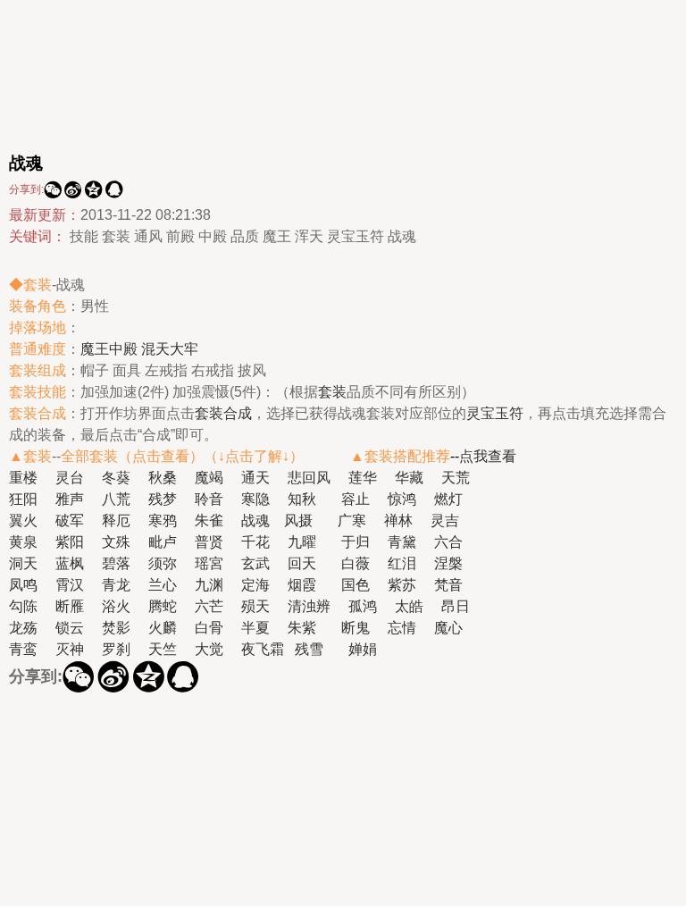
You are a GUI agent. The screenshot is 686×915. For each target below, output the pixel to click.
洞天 (23, 563)
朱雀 (209, 520)
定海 (255, 584)
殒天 (255, 606)
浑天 (309, 236)
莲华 (362, 477)
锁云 (69, 627)
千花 (255, 542)
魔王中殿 (109, 349)
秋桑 (162, 477)
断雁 (69, 606)
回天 (302, 563)
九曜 (302, 542)
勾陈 (23, 606)
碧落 (116, 563)
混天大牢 (169, 349)
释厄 (116, 520)
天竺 (162, 649)
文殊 (116, 542)
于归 (355, 542)
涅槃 (448, 563)
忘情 (402, 627)
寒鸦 (162, 520)
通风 (148, 236)
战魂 (402, 236)
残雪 (309, 649)
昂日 (455, 606)
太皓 (409, 606)
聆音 (209, 499)
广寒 (352, 520)
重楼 (23, 477)
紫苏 (402, 584)
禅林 (398, 520)
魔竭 (209, 477)
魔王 (277, 236)
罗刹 (116, 649)
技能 (84, 236)
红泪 (402, 563)
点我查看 (487, 456)
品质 (244, 236)
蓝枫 (69, 563)
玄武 (255, 563)
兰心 (162, 584)
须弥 (162, 563)
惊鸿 (402, 499)
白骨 (209, 627)
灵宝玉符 (355, 236)
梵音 (448, 584)
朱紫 (302, 627)
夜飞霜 (262, 649)
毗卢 (162, 542)
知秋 (302, 499)
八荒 (116, 499)
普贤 (209, 542)
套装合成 (223, 413)
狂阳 (23, 499)
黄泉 (23, 542)
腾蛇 (162, 606)
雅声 (69, 499)
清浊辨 (309, 606)
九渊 (209, 584)
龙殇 (23, 627)
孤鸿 (362, 606)
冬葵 (116, 477)
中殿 (212, 236)
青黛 (402, 542)
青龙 (116, 584)
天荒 (455, 477)
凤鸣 (23, 584)
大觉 (209, 649)
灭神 (69, 649)
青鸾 (23, 649)
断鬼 (355, 627)
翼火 (23, 520)
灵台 (69, 477)
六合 (448, 542)
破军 (69, 520)
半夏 (255, 627)
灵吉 (445, 520)
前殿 (180, 236)
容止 (355, 499)
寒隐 (255, 499)
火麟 (162, 627)
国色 (355, 584)
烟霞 (302, 584)
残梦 (162, 499)
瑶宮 (209, 563)
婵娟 (362, 649)
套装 (116, 236)
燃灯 (448, 499)
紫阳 (69, 542)
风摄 (298, 520)
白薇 (355, 563)
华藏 (409, 477)
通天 (255, 477)
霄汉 (69, 584)
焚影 (116, 627)
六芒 (209, 606)
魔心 (448, 627)
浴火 (116, 606)
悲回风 (309, 477)
